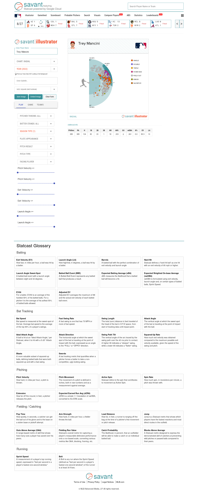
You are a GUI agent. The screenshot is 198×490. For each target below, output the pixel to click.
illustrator (29, 15)
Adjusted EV (64, 292)
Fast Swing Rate (66, 318)
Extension (21, 393)
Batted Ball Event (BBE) (70, 273)
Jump (146, 414)
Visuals (97, 15)
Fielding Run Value (67, 430)
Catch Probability (110, 430)
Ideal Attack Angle (24, 334)
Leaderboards (154, 15)
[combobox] (156, 6)
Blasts (19, 353)
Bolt (61, 456)
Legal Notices (108, 482)
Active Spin (107, 377)
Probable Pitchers (72, 15)
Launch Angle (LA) (67, 259)
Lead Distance (108, 414)
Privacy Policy (94, 482)
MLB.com (120, 482)
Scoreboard (55, 15)
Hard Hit (148, 259)
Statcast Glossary (34, 245)
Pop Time (20, 414)
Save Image (21, 97)
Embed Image (35, 97)
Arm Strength (65, 414)
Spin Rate (148, 377)
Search (87, 15)
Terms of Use (80, 482)
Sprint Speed (22, 456)
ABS (128, 15)
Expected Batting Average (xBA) (116, 273)
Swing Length (108, 318)
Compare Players (111, 15)
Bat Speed (21, 318)
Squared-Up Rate (152, 334)
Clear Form (50, 97)
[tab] (21, 105)
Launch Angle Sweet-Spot (28, 273)
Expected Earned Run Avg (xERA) (74, 393)
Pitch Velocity (22, 377)
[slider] (17, 172)
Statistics (138, 15)
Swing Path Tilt (109, 334)
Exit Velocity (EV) (24, 259)
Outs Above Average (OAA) (28, 430)
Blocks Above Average (154, 430)
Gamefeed (42, 15)
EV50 (18, 292)
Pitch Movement (66, 377)
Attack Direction (66, 334)
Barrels (105, 259)
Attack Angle (150, 318)
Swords (62, 353)
